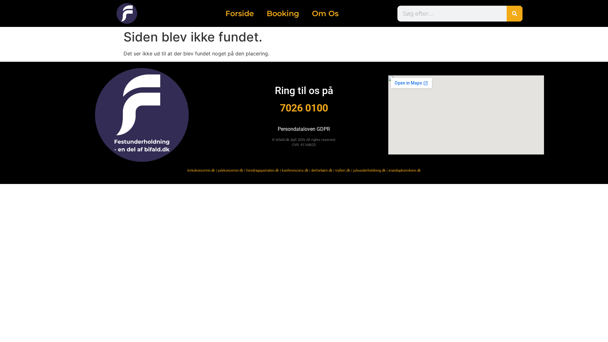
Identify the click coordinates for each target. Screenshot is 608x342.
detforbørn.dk (321, 170)
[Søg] (514, 14)
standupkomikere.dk (405, 170)
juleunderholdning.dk (369, 170)
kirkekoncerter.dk (201, 170)
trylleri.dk (342, 170)
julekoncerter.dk (230, 170)
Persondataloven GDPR (304, 129)
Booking (283, 13)
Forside (239, 13)
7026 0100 (304, 108)
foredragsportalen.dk (262, 170)
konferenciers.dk (295, 170)
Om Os (325, 13)
